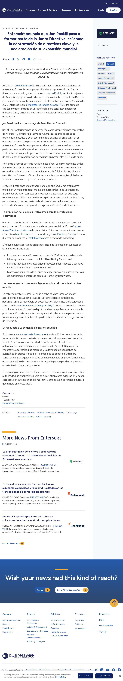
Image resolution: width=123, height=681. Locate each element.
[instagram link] (119, 669)
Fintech (39, 416)
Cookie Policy (60, 677)
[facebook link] (113, 669)
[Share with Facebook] (24, 59)
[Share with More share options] (39, 59)
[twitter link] (96, 670)
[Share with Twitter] (18, 59)
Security (47, 416)
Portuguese (103, 69)
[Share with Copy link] (34, 59)
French (111, 73)
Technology (72, 412)
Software (22, 412)
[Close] (120, 676)
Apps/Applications (25, 416)
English (101, 64)
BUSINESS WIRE (25, 85)
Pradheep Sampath (67, 234)
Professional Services (55, 412)
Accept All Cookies (104, 676)
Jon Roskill (55, 93)
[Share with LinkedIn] (13, 59)
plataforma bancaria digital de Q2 (35, 305)
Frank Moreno (35, 237)
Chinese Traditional (107, 88)
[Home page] (12, 10)
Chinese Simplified (106, 93)
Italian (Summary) (106, 78)
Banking (40, 412)
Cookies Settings (85, 676)
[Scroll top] (114, 603)
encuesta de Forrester (32, 334)
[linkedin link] (101, 669)
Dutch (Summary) (106, 83)
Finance (31, 412)
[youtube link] (107, 670)
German (101, 73)
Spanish (110, 64)
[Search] (106, 4)
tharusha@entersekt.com (13, 403)
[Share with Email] (29, 59)
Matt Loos (21, 234)
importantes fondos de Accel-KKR (46, 104)
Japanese (102, 98)
